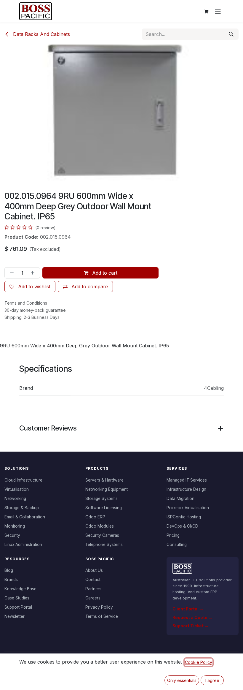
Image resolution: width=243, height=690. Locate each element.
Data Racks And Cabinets (41, 34)
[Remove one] (11, 273)
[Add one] (34, 273)
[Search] (231, 34)
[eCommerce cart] (206, 11)
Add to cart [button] (104, 273)
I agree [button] (212, 680)
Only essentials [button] (181, 680)
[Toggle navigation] (218, 11)
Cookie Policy (198, 662)
